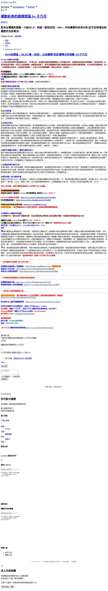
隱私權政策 (65, 561)
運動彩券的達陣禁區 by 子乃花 (24, 16)
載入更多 (4, 366)
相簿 (6, 40)
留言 (19, 352)
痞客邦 (14, 352)
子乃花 (3, 340)
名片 (6, 45)
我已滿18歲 (5, 587)
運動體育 (18, 36)
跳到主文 (4, 22)
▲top (3, 362)
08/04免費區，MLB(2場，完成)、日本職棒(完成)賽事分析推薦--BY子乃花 (46, 54)
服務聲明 (74, 561)
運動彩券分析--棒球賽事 (23, 358)
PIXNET (38, 561)
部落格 (7, 43)
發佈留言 (4, 379)
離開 (12, 587)
